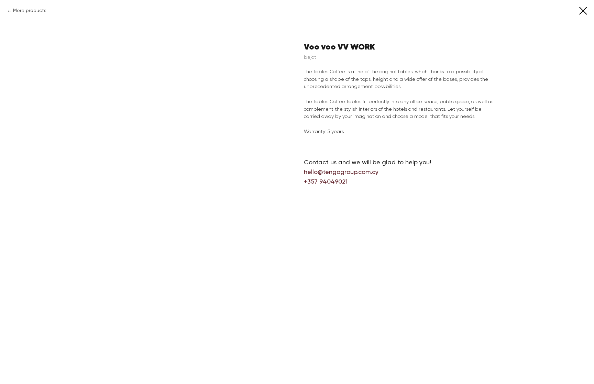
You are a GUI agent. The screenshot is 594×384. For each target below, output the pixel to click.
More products (29, 10)
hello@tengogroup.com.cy (341, 171)
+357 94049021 (326, 181)
